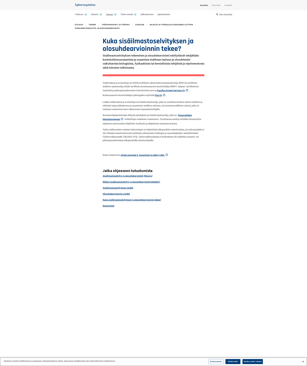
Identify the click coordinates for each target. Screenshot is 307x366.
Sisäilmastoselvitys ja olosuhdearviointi (97, 28)
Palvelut (94, 14)
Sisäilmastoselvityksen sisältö (118, 187)
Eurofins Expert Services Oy (171, 90)
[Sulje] (303, 361)
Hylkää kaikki (233, 361)
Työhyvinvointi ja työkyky (116, 24)
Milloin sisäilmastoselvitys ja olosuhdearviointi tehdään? (131, 181)
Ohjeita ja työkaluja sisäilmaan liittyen (171, 24)
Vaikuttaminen (147, 14)
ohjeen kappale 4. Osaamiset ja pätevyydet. (143, 154)
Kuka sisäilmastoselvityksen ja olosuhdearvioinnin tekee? (132, 199)
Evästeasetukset (216, 361)
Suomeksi (204, 5)
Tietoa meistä (127, 14)
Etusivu (79, 24)
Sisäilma (139, 24)
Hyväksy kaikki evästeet (253, 361)
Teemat (109, 14)
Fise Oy (158, 95)
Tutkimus (79, 14)
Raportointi (108, 205)
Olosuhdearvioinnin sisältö (116, 193)
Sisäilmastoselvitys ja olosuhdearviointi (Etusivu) (128, 175)
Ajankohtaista (164, 14)
